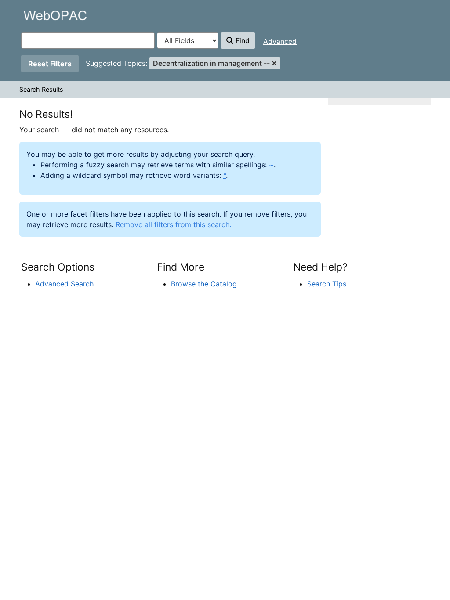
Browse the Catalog (204, 283)
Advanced (280, 41)
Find (241, 40)
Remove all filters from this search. (173, 224)
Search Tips (326, 283)
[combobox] (88, 40)
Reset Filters (50, 63)
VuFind (37, 15)
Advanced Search (64, 283)
